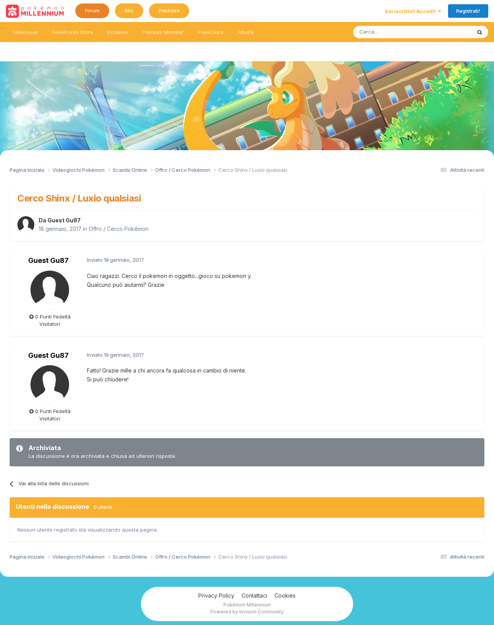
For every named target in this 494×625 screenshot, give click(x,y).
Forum (92, 10)
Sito (129, 10)
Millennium (25, 32)
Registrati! (468, 11)
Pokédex (169, 10)
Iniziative (117, 32)
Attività (245, 32)
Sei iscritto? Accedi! (411, 11)
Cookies (285, 595)
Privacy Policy (216, 595)
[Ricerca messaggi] (479, 32)
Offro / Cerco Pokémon (119, 228)
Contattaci (254, 595)
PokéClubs (210, 32)
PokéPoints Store (72, 32)
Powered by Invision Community (247, 612)
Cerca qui (450, 32)
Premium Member (163, 32)
